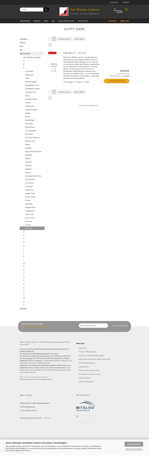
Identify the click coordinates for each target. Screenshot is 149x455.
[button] (50, 39)
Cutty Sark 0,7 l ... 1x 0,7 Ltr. (74, 53)
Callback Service (85, 378)
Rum (46, 21)
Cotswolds (29, 204)
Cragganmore (30, 207)
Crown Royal (29, 218)
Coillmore (28, 165)
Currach (28, 225)
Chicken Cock (30, 141)
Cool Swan (29, 186)
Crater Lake (29, 214)
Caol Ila (28, 103)
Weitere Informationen (134, 449)
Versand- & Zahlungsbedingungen (91, 355)
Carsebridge (29, 120)
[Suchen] (46, 10)
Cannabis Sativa (31, 99)
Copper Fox (29, 190)
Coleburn (28, 169)
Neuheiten (25, 21)
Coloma (28, 172)
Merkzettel (125, 2)
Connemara (29, 183)
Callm (27, 78)
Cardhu (27, 113)
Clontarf (28, 158)
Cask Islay (29, 123)
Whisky (37, 21)
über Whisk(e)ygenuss (87, 363)
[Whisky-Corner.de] (79, 12)
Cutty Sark (29, 228)
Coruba (27, 200)
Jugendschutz (84, 367)
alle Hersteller (66, 21)
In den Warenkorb (116, 81)
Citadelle (28, 148)
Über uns (124, 21)
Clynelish (28, 162)
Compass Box (30, 179)
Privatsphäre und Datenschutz (90, 374)
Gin (53, 21)
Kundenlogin (113, 2)
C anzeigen (29, 71)
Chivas (27, 144)
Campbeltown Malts (32, 89)
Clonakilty (28, 155)
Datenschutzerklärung (23, 450)
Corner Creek (30, 197)
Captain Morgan (31, 110)
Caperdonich (29, 106)
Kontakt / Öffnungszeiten (88, 352)
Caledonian (29, 75)
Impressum (83, 348)
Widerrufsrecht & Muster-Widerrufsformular (94, 359)
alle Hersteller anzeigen (32, 57)
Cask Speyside (30, 130)
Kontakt (112, 21)
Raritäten (83, 21)
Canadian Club (30, 92)
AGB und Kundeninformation (89, 370)
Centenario (29, 134)
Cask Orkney (30, 127)
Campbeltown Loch (32, 85)
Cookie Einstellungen (86, 382)
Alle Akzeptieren (133, 444)
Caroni (27, 117)
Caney (27, 96)
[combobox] (64, 39)
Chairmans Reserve (32, 137)
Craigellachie (30, 211)
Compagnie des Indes (33, 176)
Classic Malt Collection (33, 151)
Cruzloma (28, 221)
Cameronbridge (31, 82)
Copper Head (30, 193)
